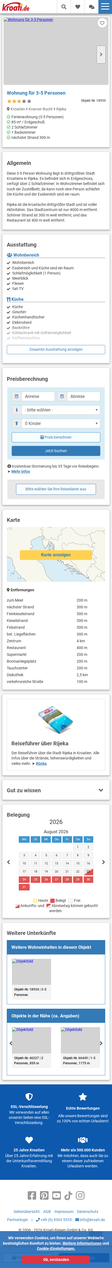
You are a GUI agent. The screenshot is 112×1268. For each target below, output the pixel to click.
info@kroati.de (92, 1220)
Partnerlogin (17, 1220)
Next (101, 54)
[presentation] (11, 1043)
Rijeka (41, 763)
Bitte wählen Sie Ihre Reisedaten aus (56, 489)
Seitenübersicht (27, 1211)
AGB (47, 1211)
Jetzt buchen (56, 451)
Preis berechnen (58, 437)
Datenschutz (87, 1211)
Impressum (63, 1211)
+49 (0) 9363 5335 (56, 1220)
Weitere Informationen (82, 1243)
